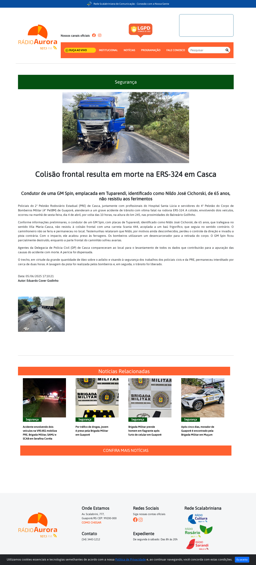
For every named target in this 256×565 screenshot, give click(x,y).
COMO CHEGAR (91, 522)
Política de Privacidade (130, 559)
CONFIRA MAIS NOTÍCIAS (125, 450)
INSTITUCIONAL (108, 50)
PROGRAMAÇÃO (150, 50)
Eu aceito (242, 559)
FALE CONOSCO (175, 50)
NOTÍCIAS (129, 50)
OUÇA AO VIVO (77, 50)
